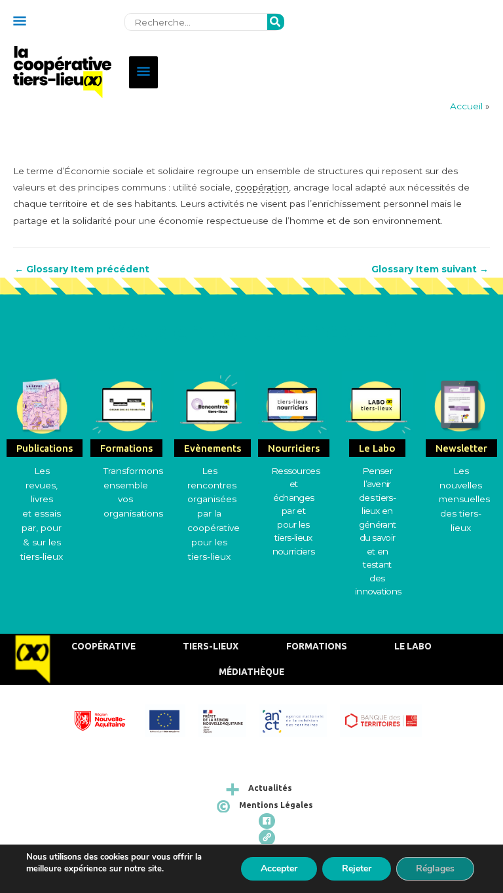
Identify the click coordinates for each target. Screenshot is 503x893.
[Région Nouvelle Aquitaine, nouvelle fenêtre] (106, 719)
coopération (262, 187)
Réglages (435, 868)
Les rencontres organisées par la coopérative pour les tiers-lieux (213, 513)
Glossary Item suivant (430, 269)
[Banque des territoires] (387, 719)
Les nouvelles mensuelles (464, 485)
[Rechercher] (275, 22)
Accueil (466, 106)
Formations (316, 646)
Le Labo (413, 646)
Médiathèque (251, 671)
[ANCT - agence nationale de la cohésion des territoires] (300, 719)
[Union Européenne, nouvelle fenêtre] (171, 719)
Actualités (270, 788)
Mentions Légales (276, 805)
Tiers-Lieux (210, 646)
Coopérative (103, 646)
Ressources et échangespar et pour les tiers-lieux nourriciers (295, 510)
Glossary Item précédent (81, 269)
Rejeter (356, 868)
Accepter (279, 868)
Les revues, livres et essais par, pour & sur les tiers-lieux (41, 513)
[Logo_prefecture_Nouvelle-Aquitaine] (228, 719)
